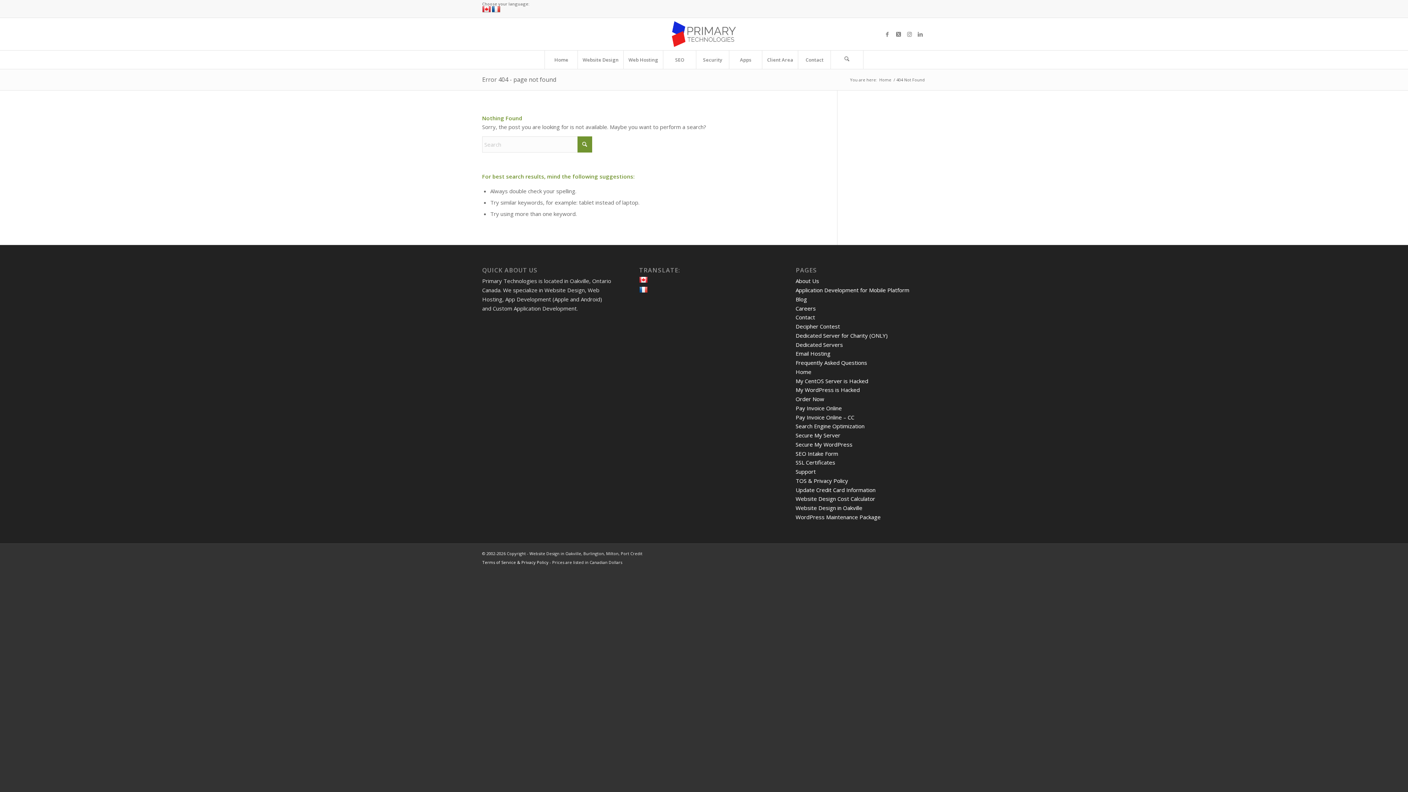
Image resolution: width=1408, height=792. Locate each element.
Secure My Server (818, 435)
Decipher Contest (818, 326)
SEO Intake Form (817, 453)
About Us (807, 281)
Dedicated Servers (819, 344)
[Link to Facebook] (887, 34)
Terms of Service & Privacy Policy (515, 562)
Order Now (810, 399)
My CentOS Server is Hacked (832, 381)
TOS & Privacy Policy (822, 480)
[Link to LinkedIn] (920, 34)
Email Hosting (813, 353)
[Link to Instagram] (909, 34)
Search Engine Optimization (830, 426)
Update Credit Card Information (836, 490)
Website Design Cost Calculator (835, 498)
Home (803, 371)
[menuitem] (561, 60)
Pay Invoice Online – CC (825, 417)
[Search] (846, 60)
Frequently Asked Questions (831, 362)
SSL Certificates (815, 462)
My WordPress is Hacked (828, 389)
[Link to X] (898, 34)
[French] (496, 9)
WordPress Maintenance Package (838, 517)
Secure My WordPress (824, 444)
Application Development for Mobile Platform (852, 290)
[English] (486, 9)
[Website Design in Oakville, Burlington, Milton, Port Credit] (703, 34)
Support (806, 471)
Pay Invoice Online (819, 408)
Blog (801, 299)
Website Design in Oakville (829, 507)
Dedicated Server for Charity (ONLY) (842, 335)
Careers (806, 308)
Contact (805, 317)
